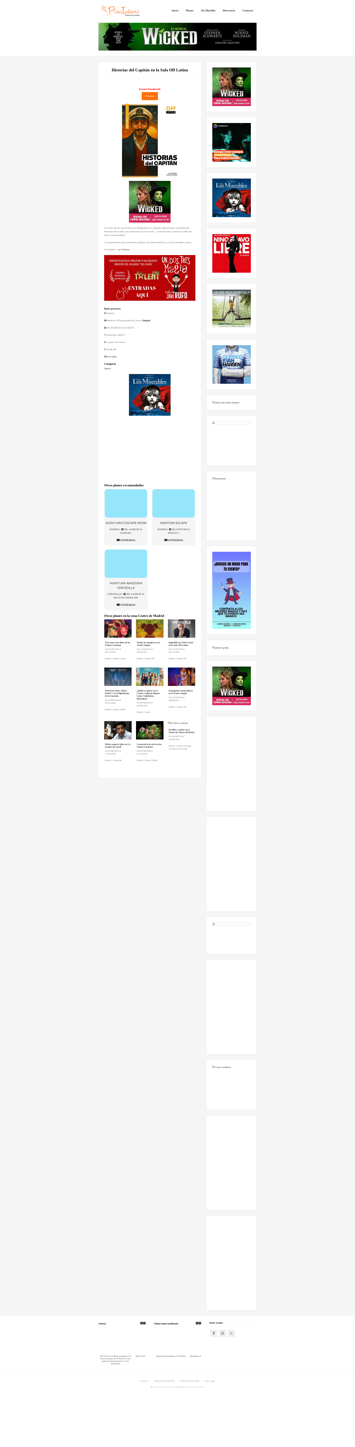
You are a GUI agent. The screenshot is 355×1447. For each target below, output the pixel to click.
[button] (144, 1323)
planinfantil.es (120, 11)
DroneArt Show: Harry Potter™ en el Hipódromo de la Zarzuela (117, 693)
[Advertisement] (149, 446)
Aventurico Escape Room (126, 523)
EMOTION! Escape (173, 523)
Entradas (150, 96)
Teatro (107, 368)
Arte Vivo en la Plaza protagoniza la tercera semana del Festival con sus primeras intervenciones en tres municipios (115, 1360)
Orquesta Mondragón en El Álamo (171, 1356)
